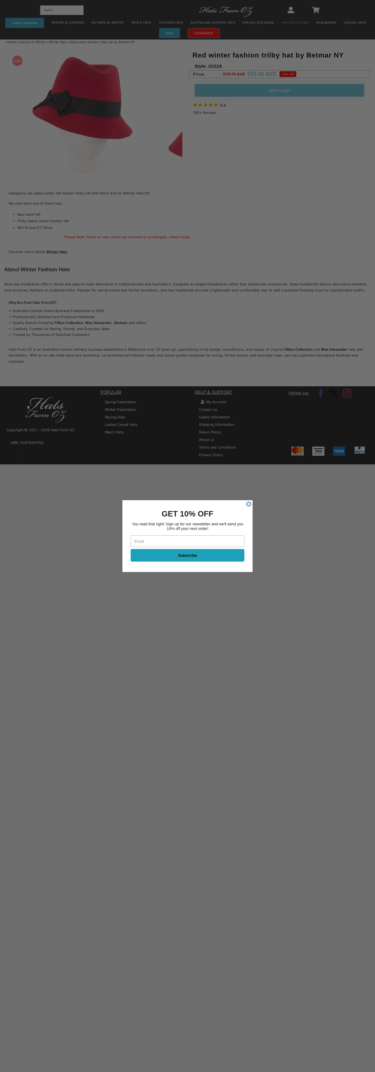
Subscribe (187, 555)
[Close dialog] (249, 504)
